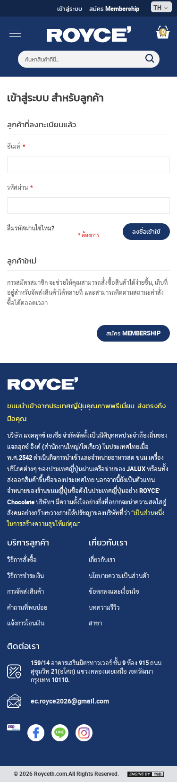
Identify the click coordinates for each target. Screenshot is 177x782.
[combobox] (89, 59)
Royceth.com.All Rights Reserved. (76, 773)
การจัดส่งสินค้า (25, 591)
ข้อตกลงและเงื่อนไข (114, 591)
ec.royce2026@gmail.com (70, 700)
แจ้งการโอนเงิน (25, 623)
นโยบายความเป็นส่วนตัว (119, 575)
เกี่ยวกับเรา (102, 559)
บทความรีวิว (104, 607)
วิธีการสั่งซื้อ (22, 559)
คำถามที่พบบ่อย (27, 607)
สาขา (95, 623)
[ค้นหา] (145, 54)
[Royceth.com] (88, 40)
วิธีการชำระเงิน (25, 575)
